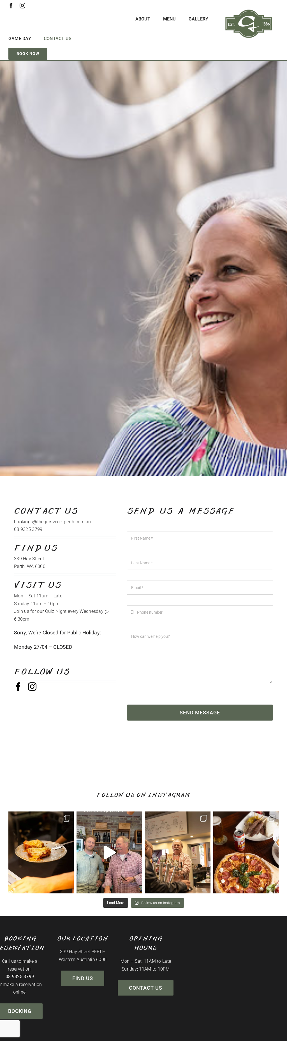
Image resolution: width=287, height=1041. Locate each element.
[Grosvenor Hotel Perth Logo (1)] (248, 11)
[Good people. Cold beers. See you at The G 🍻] (177, 852)
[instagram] (22, 5)
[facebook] (11, 5)
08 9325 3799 (20, 976)
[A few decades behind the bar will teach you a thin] (109, 852)
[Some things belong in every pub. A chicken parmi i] (41, 852)
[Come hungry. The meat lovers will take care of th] (246, 852)
